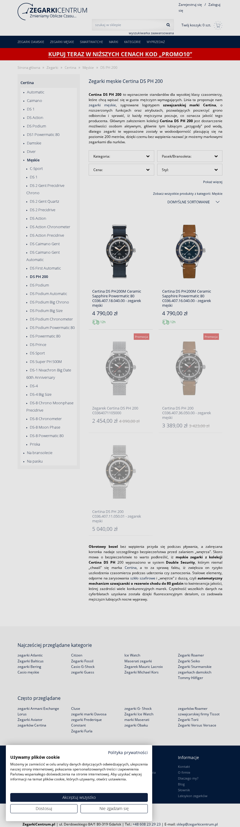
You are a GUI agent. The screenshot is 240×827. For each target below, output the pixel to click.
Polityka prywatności (128, 752)
